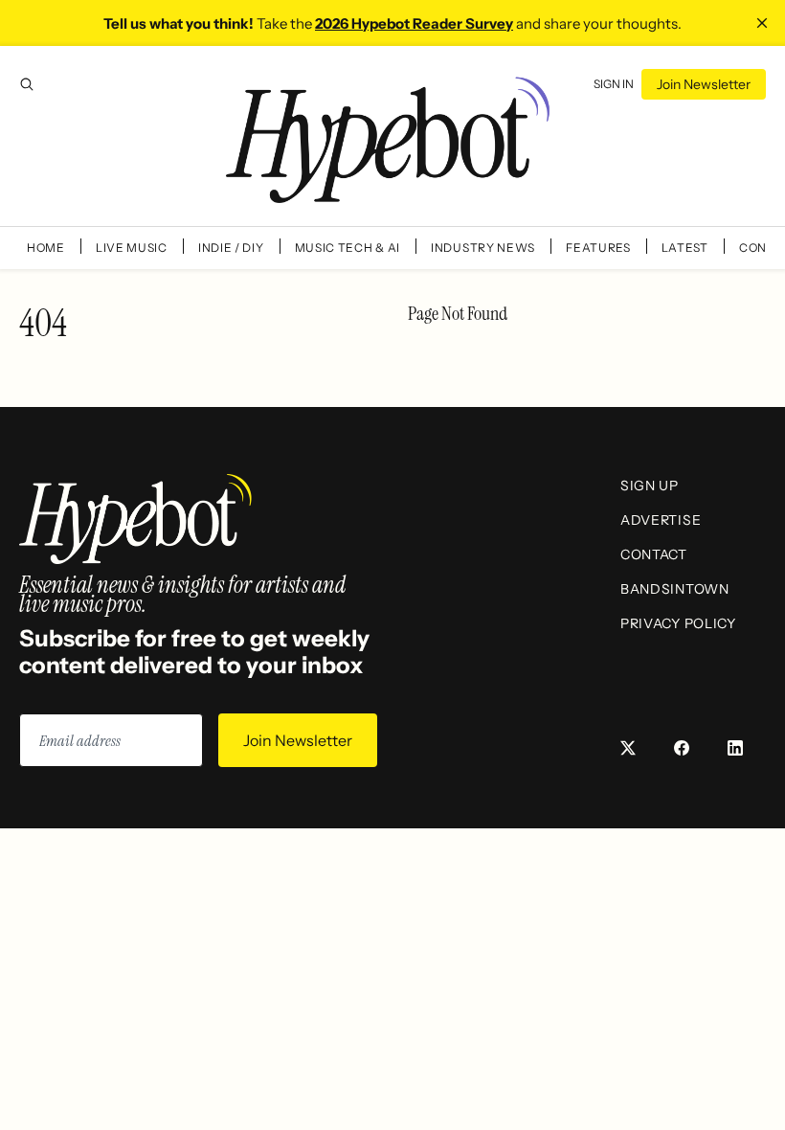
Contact (653, 554)
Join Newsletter (704, 84)
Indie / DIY (231, 247)
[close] (762, 23)
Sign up (649, 485)
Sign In (614, 84)
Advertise (660, 520)
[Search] (26, 84)
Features (598, 247)
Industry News (483, 247)
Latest (685, 247)
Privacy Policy (678, 623)
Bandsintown (674, 589)
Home (46, 247)
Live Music (132, 247)
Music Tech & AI (348, 247)
